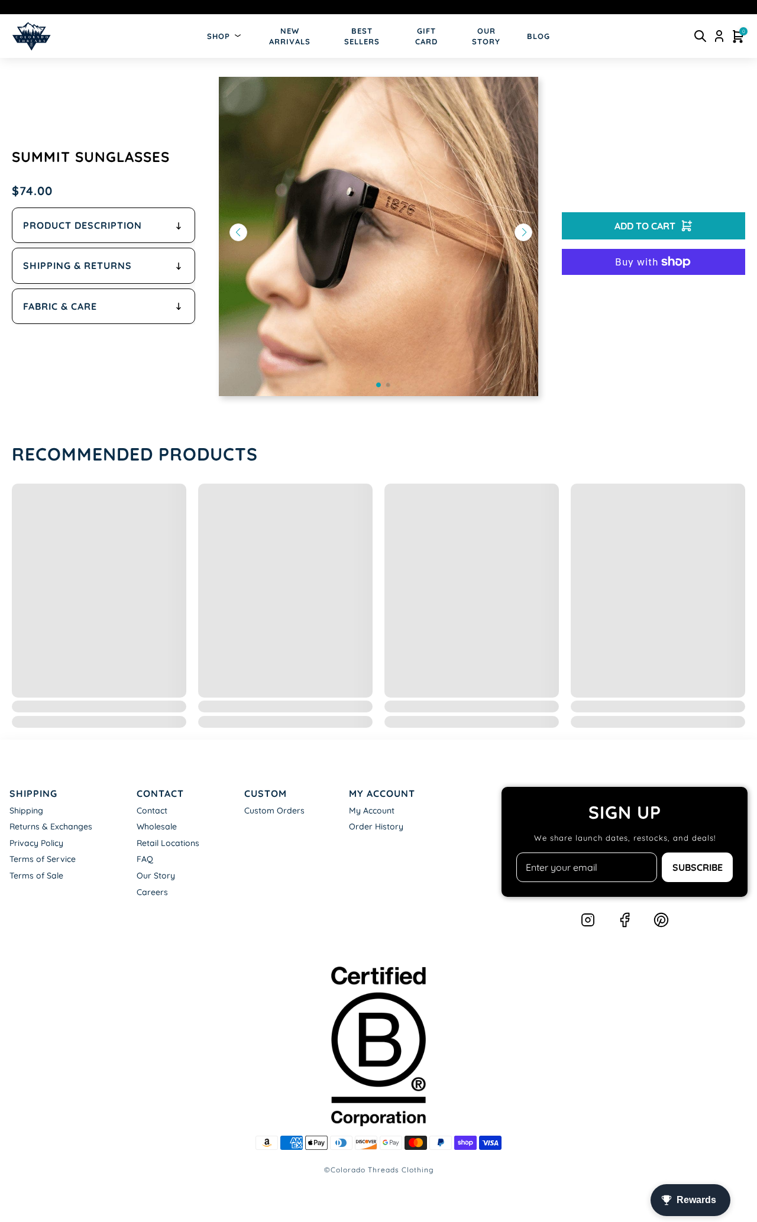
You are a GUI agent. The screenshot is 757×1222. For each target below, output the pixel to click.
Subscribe (697, 867)
